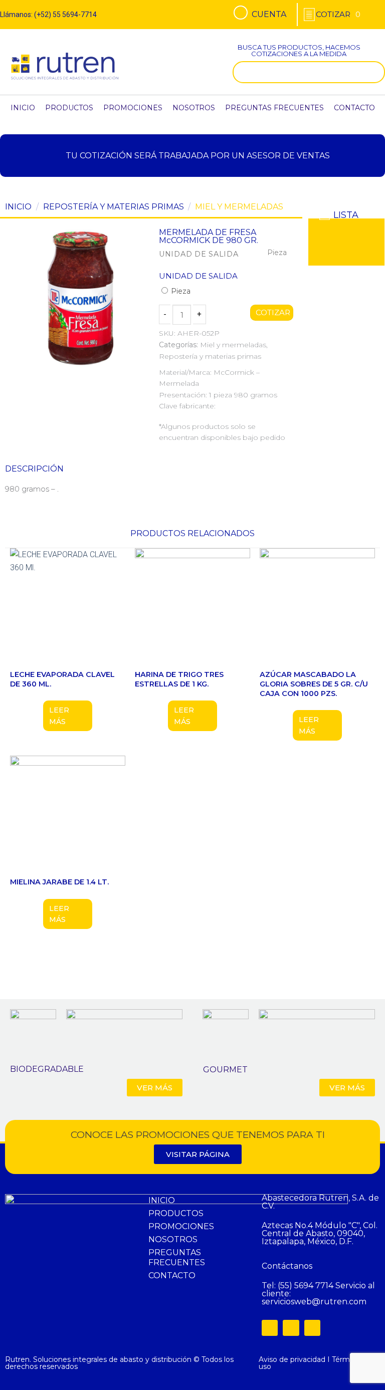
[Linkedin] (312, 1328)
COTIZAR (271, 313)
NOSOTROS (193, 107)
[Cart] (338, 14)
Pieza (179, 291)
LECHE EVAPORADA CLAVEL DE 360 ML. (62, 679)
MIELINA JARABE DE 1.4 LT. (59, 881)
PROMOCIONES (132, 107)
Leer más (59, 716)
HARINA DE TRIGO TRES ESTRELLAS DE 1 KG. (179, 679)
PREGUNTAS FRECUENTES (274, 107)
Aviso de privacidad (292, 1359)
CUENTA (269, 14)
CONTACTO (354, 107)
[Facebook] (270, 1328)
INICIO (23, 107)
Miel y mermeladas (239, 206)
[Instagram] (291, 1328)
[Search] (375, 72)
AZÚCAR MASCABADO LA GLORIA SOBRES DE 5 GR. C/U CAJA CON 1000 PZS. (314, 684)
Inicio (18, 206)
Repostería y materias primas (113, 206)
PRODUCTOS (69, 107)
